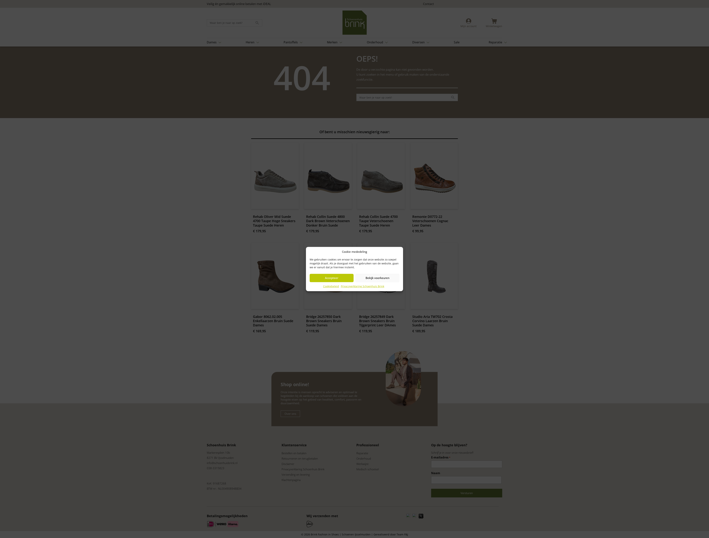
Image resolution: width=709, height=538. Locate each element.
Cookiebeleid (331, 286)
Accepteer (331, 278)
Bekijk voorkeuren (377, 278)
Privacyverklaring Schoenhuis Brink (362, 286)
